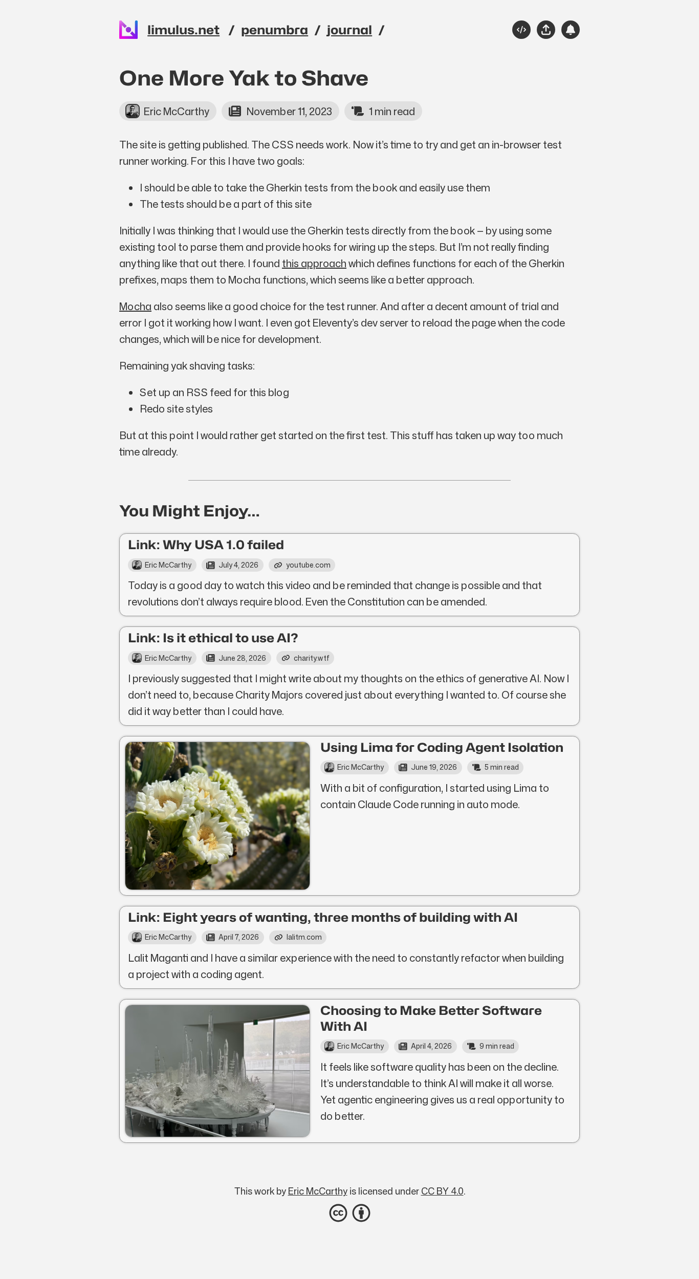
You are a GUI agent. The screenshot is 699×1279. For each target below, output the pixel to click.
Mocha (135, 306)
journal (349, 30)
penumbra (274, 30)
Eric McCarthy (317, 1191)
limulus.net (183, 30)
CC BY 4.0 (442, 1191)
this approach (314, 263)
